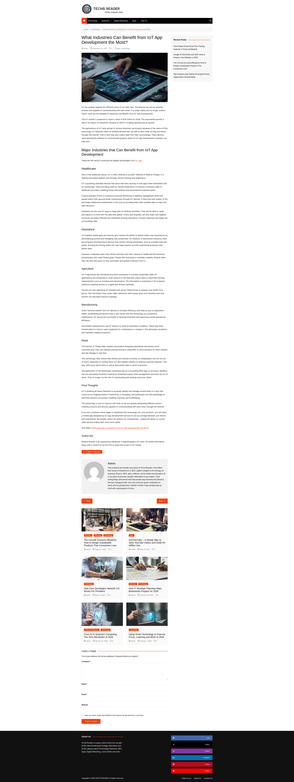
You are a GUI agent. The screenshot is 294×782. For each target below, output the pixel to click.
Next (161, 501)
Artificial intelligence (91, 630)
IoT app (138, 160)
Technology (92, 21)
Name (84, 684)
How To (144, 21)
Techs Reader (146, 468)
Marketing (98, 535)
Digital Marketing (121, 21)
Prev (88, 501)
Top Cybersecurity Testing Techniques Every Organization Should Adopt (191, 75)
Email (84, 694)
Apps (134, 21)
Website (85, 705)
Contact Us (208, 778)
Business (105, 21)
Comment (86, 661)
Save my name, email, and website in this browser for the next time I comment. (114, 715)
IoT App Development (92, 452)
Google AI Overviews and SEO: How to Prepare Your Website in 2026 (189, 56)
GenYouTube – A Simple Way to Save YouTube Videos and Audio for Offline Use (147, 543)
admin (86, 48)
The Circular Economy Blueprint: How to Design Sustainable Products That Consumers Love (100, 543)
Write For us (186, 778)
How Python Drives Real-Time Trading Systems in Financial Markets (189, 47)
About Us (197, 778)
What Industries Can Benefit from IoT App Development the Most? (120, 428)
